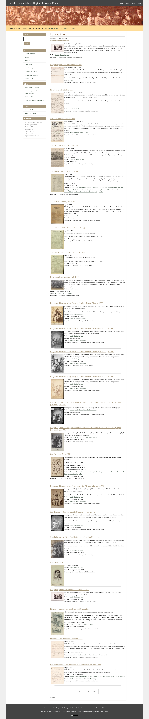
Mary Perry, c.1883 (58, 562)
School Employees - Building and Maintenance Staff (102, 187)
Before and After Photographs (63, 293)
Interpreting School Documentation (31, 92)
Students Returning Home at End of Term (80, 655)
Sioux (82, 159)
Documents (28, 64)
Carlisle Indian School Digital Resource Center (33, 3)
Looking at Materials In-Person (34, 100)
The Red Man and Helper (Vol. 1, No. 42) (67, 252)
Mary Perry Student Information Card (66, 64)
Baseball (101, 192)
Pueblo (57, 55)
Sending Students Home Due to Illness (103, 676)
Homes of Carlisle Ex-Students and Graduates (69, 608)
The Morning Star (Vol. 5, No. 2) (64, 145)
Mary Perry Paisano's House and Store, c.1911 (69, 589)
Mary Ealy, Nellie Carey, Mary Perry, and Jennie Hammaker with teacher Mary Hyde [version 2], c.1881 (85, 428)
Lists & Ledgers (30, 68)
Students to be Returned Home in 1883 (66, 638)
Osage (75, 624)
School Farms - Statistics (115, 190)
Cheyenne (72, 159)
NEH (95, 708)
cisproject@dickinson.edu (32, 136)
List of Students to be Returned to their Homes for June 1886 (75, 664)
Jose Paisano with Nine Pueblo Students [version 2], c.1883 (75, 537)
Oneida (91, 624)
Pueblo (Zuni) (83, 410)
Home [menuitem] (121, 3)
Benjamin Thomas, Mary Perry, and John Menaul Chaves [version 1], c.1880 (82, 328)
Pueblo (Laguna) (64, 55)
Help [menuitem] (133, 3)
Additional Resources (31, 79)
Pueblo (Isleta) (78, 109)
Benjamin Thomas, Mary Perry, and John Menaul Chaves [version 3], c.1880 (82, 376)
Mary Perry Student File (60, 40)
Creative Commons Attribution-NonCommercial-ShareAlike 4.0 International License (80, 711)
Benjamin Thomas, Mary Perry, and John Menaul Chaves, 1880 (76, 303)
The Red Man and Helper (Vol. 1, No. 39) (67, 227)
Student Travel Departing (91, 192)
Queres (72, 132)
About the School (30, 113)
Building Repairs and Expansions (78, 187)
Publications (28, 61)
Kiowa (115, 472)
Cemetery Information (32, 75)
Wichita (78, 472)
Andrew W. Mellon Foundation (84, 708)
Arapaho (78, 159)
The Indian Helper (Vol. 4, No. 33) (64, 201)
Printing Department (102, 190)
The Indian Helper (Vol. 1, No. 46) (64, 171)
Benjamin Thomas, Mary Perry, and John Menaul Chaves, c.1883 (77, 485)
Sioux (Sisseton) (94, 472)
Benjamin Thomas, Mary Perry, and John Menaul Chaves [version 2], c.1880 (82, 351)
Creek (106, 472)
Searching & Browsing (32, 87)
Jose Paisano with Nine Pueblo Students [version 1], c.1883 (75, 511)
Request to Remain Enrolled (100, 655)
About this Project (30, 110)
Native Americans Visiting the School (85, 190)
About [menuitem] (127, 3)
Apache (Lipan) (72, 474)
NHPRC (102, 708)
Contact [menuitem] (139, 3)
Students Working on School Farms (74, 192)
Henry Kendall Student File (61, 89)
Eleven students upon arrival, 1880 (64, 277)
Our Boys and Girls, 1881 (60, 454)
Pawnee (83, 472)
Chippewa (85, 624)
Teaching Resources (31, 71)
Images (27, 57)
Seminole (119, 472)
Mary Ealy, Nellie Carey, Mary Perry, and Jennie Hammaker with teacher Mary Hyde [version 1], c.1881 (85, 403)
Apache (72, 216)
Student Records (30, 53)
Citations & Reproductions (33, 97)
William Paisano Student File (62, 118)
